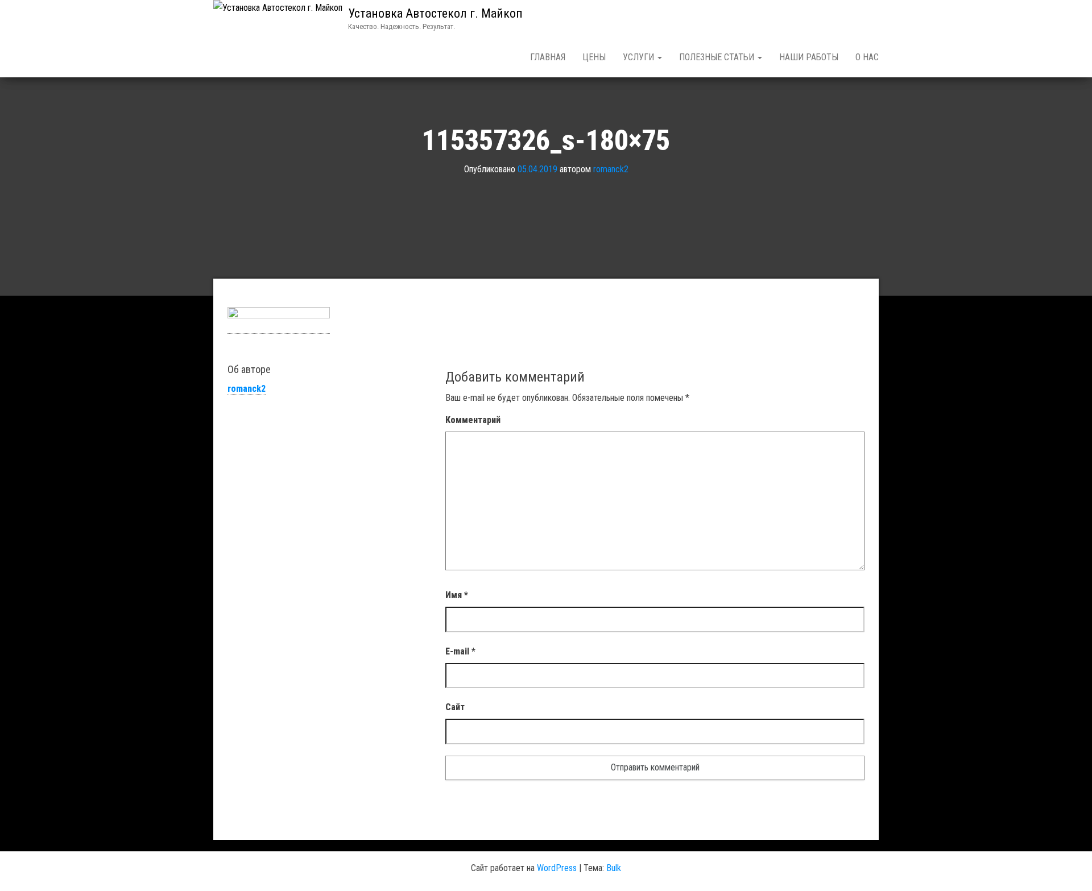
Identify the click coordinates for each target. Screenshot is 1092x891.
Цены (594, 57)
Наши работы (808, 57)
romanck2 (610, 169)
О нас (867, 57)
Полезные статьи (717, 57)
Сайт (455, 707)
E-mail (460, 651)
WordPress (557, 868)
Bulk (613, 868)
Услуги (639, 57)
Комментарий (472, 420)
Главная (547, 57)
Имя (456, 595)
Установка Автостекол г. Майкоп (435, 13)
